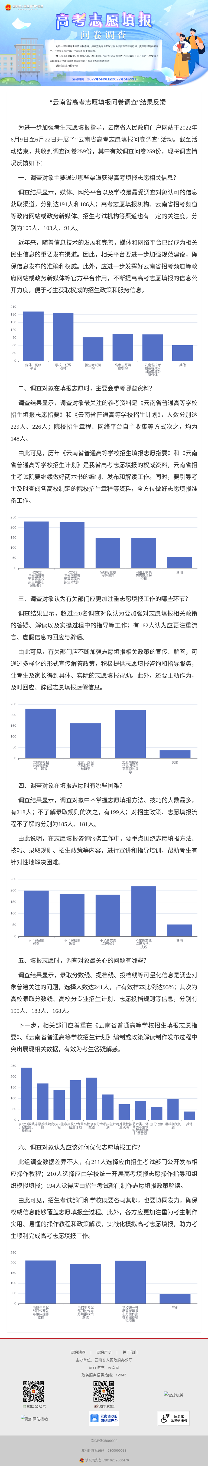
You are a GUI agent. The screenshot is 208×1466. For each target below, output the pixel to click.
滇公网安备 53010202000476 (107, 1460)
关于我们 (130, 1352)
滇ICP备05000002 (104, 1440)
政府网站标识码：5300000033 (104, 1450)
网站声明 (104, 1352)
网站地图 (78, 1352)
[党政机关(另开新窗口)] (173, 1394)
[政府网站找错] (34, 1418)
